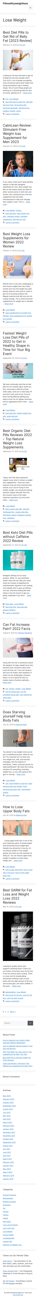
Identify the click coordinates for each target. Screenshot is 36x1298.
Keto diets (9, 604)
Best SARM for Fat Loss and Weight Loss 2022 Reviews (17, 896)
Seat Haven (7, 1261)
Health (18, 689)
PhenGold (6, 515)
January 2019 (8, 1179)
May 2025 (7, 1096)
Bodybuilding (10, 992)
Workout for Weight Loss (12, 1245)
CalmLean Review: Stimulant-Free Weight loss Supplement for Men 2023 (17, 133)
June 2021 (7, 1152)
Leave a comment (12, 114)
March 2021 (7, 1159)
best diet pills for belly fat (15, 102)
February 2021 (8, 1162)
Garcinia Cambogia (10, 108)
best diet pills (10, 214)
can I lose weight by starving (16, 783)
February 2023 (8, 1099)
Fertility (6, 1212)
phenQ (12, 111)
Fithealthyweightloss (15, 3)
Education (7, 1205)
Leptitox (6, 111)
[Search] (30, 1023)
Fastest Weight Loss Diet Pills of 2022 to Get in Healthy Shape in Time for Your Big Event (16, 343)
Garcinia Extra (24, 108)
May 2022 (7, 1116)
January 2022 (8, 1129)
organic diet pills (21, 512)
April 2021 (7, 1156)
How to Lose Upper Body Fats (16, 809)
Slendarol (10, 518)
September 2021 (9, 1142)
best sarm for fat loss (13, 995)
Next (13, 1012)
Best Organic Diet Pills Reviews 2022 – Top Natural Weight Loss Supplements (17, 439)
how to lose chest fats (14, 870)
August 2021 (8, 1146)
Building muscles (9, 1202)
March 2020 (7, 1172)
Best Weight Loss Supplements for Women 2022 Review (16, 240)
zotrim (18, 111)
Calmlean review (13, 216)
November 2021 (9, 1136)
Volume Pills (7, 1242)
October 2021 (8, 1139)
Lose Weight (13, 99)
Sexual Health (8, 1235)
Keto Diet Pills (10, 607)
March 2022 (7, 1122)
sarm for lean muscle (15, 998)
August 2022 (8, 1109)
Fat (6, 99)
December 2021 (9, 1132)
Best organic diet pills (13, 509)
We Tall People (8, 1281)
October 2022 (8, 1103)
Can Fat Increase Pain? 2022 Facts (16, 626)
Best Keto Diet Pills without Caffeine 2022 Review (18, 536)
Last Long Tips (8, 1228)
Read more (27, 93)
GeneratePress (18, 1295)
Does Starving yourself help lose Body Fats (17, 716)
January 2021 (8, 1166)
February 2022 (8, 1126)
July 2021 (6, 1149)
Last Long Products (10, 1225)
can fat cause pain (12, 692)
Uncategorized (8, 1238)
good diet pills (12, 416)
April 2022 (7, 1119)
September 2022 (9, 1106)
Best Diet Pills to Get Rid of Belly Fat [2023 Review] (17, 36)
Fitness (19, 210)
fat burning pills (20, 105)
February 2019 (8, 1176)
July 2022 (6, 1112)
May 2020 (7, 1169)
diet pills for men (19, 219)
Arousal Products (9, 1195)
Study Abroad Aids (10, 1271)
